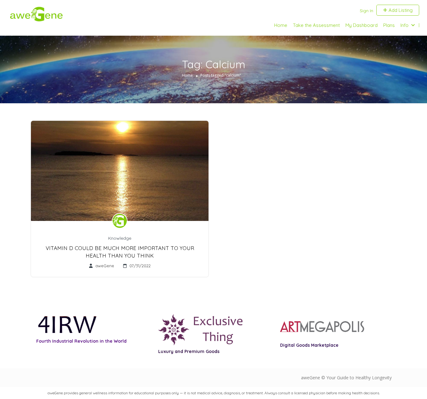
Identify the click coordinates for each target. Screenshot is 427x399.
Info (404, 25)
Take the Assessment (316, 25)
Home (280, 25)
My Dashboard (361, 25)
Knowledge (119, 238)
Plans (389, 25)
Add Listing (400, 10)
